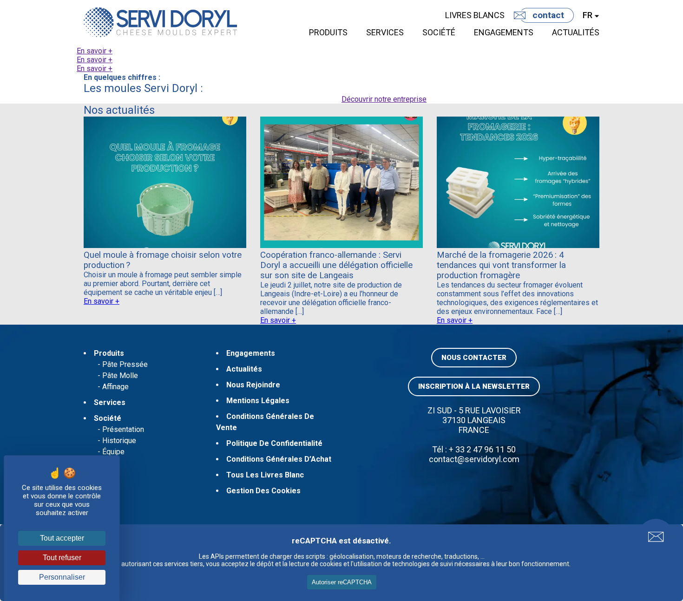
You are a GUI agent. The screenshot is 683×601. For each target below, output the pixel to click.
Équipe (113, 451)
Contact (548, 15)
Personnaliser (62, 577)
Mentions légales (257, 400)
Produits (328, 32)
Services (385, 32)
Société (438, 32)
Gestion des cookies (263, 490)
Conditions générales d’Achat (278, 459)
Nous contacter (473, 357)
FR (587, 15)
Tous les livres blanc (265, 474)
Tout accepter (62, 538)
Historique (119, 440)
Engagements (503, 32)
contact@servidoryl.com (474, 459)
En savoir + (94, 50)
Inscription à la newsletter (474, 386)
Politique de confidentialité (274, 443)
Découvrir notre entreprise (384, 99)
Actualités (575, 32)
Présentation (123, 429)
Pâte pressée (125, 364)
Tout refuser (62, 558)
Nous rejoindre (253, 384)
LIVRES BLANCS (475, 15)
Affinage (115, 386)
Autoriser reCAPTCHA (342, 582)
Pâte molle (120, 375)
